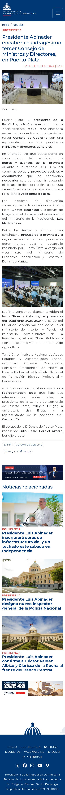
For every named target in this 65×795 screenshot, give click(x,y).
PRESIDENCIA (30, 747)
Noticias (18, 24)
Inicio (5, 24)
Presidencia (12, 30)
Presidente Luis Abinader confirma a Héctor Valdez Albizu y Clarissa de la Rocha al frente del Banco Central (32, 663)
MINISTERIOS (32, 756)
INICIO (12, 747)
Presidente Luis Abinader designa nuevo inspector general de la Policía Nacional (31, 603)
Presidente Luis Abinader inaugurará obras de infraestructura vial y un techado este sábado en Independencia (27, 542)
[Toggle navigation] (58, 13)
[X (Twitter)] (17, 765)
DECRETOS (13, 751)
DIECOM (54, 751)
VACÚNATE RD (34, 751)
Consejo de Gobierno (29, 444)
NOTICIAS (51, 747)
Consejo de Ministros (18, 451)
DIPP (7, 444)
